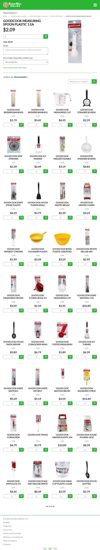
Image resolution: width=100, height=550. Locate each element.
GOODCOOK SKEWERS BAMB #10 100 (13, 112)
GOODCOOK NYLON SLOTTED (87, 482)
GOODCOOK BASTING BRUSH (62, 389)
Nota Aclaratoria (10, 541)
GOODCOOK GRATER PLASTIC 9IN (62, 435)
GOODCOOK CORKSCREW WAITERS (13, 437)
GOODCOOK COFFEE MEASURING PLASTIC (62, 344)
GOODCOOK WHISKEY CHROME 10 (13, 251)
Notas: (5, 45)
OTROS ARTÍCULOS (56, 16)
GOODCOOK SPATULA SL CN (13, 482)
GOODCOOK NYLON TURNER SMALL (38, 203)
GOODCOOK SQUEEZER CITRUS (87, 389)
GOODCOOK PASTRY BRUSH (62, 203)
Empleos (6, 522)
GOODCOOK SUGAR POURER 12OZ (87, 435)
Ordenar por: (15, 77)
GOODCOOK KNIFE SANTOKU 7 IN (86, 296)
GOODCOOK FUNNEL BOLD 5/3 (38, 296)
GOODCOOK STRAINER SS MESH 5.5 (86, 159)
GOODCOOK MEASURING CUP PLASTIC (62, 112)
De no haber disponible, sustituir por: (18, 58)
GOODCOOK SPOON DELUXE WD (86, 250)
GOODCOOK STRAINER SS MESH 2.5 (86, 112)
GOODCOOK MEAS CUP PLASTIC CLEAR (62, 482)
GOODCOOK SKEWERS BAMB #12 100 (38, 112)
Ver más (49, 506)
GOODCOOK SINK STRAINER (13, 157)
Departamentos (9, 13)
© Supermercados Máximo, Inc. (15, 519)
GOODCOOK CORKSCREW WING (37, 343)
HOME (5, 16)
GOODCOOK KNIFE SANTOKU (13, 389)
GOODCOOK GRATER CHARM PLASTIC (87, 205)
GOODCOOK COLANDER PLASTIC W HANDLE (38, 251)
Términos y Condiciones (13, 537)
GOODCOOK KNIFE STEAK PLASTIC (13, 203)
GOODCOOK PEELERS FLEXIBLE (62, 157)
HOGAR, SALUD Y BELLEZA (18, 16)
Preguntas (7, 526)
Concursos (7, 530)
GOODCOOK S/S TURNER (87, 343)
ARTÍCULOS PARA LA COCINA (39, 16)
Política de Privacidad (12, 533)
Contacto (7, 544)
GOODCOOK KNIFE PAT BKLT (37, 389)
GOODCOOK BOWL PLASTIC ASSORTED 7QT (62, 251)
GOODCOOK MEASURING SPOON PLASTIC (13, 298)
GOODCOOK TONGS (38, 434)
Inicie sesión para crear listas (14, 67)
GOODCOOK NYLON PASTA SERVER (13, 343)
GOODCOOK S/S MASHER (38, 157)
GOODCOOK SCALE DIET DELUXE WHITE (38, 482)
